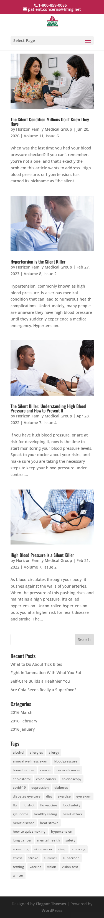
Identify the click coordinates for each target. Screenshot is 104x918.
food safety (71, 805)
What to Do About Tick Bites (36, 664)
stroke (33, 858)
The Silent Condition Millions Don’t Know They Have (50, 121)
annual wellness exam (30, 761)
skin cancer (43, 849)
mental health (48, 840)
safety (70, 840)
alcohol (18, 752)
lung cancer (22, 840)
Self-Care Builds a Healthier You (40, 681)
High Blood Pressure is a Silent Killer (42, 555)
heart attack (73, 814)
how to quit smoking (29, 831)
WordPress (52, 910)
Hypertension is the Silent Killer (38, 261)
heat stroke (49, 822)
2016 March (21, 712)
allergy (54, 752)
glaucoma (20, 814)
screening (21, 849)
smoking (78, 849)
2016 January (23, 729)
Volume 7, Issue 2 (40, 567)
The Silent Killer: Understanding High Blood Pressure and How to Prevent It (48, 408)
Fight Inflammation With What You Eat (46, 672)
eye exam (83, 796)
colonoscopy (71, 779)
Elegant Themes (51, 903)
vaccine (36, 866)
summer (50, 858)
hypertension (61, 831)
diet (49, 796)
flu (15, 805)
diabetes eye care (26, 796)
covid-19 (19, 787)
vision (51, 866)
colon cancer (46, 779)
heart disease (23, 822)
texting (18, 866)
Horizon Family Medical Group (44, 129)
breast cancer (24, 770)
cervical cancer (68, 770)
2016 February (24, 721)
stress (17, 858)
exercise (64, 796)
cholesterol (22, 779)
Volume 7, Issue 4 (40, 422)
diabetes (61, 787)
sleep (62, 849)
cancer (45, 770)
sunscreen (71, 858)
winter (18, 875)
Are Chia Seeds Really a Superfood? (43, 689)
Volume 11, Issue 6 (41, 135)
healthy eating (45, 814)
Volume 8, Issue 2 (40, 273)
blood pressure (65, 761)
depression (40, 787)
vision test (70, 866)
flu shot (28, 805)
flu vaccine (48, 805)
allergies (36, 752)
